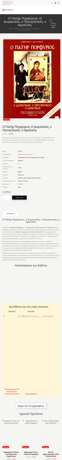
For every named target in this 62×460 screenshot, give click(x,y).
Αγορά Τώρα (19, 197)
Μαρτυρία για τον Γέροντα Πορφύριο (31, 453)
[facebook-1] (52, 3)
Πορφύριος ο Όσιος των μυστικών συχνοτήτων (11, 454)
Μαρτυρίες (36, 28)
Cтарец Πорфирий (31, 394)
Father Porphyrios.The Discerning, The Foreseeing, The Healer (12, 391)
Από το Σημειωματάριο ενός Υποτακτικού (51, 454)
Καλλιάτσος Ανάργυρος (25, 154)
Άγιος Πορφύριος (27, 28)
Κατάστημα (17, 28)
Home (10, 28)
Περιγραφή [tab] (10, 213)
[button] (57, 118)
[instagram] (58, 3)
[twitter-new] (55, 3)
